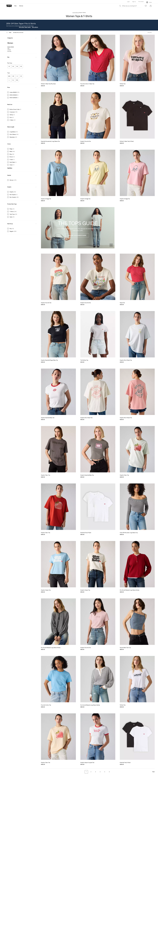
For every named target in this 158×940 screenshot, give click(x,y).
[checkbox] (9, 66)
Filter (10, 32)
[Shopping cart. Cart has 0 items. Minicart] (150, 6)
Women (77, 12)
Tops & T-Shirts (10, 46)
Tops (8, 48)
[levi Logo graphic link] (9, 5)
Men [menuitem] (15, 5)
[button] (140, 1)
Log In (128, 1)
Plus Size (9, 51)
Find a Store (141, 1)
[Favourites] (145, 6)
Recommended (18, 32)
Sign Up (134, 1)
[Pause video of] (111, 245)
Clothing (74, 12)
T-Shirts (9, 49)
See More (9, 168)
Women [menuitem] (21, 5)
